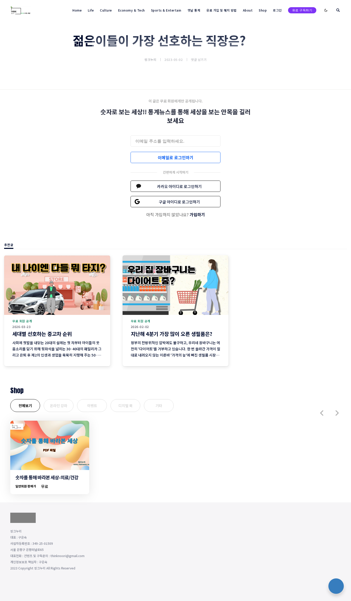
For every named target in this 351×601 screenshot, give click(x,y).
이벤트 (92, 405)
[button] (321, 413)
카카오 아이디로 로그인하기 (179, 186)
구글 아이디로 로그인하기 (179, 201)
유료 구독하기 (302, 10)
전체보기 (25, 405)
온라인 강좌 (58, 405)
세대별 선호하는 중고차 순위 (42, 333)
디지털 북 (125, 405)
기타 (158, 405)
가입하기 (197, 214)
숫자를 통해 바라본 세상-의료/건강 (46, 477)
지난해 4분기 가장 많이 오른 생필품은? (171, 333)
